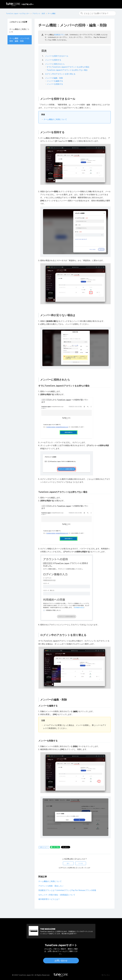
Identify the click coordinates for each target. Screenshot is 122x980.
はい (68, 863)
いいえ (81, 863)
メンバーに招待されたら (55, 64)
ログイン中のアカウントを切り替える (60, 74)
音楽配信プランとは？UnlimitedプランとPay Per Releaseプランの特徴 (67, 890)
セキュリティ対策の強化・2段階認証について (56, 895)
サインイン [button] (106, 975)
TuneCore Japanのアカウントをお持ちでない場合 (67, 70)
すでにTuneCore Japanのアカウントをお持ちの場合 (68, 67)
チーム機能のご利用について (19, 30)
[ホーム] (19, 4)
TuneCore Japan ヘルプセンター (18, 13)
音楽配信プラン (59, 35)
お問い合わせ (61, 960)
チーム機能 (51, 13)
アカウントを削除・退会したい (50, 886)
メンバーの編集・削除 (54, 78)
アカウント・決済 (38, 13)
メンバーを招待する (53, 60)
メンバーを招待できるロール (56, 56)
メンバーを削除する (55, 84)
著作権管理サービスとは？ (49, 899)
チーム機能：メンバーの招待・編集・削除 (19, 39)
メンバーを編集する (55, 81)
